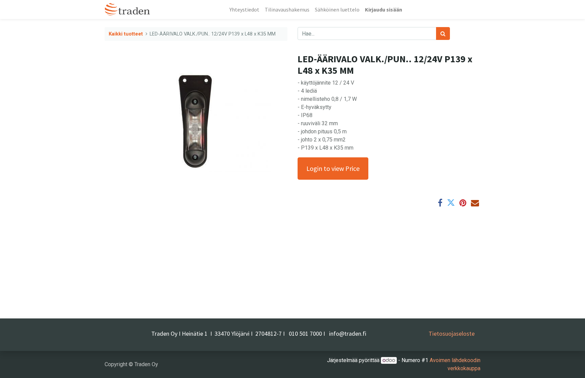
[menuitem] (244, 9)
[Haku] (443, 33)
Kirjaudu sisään (383, 9)
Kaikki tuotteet (126, 34)
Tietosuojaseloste (452, 333)
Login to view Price (333, 168)
